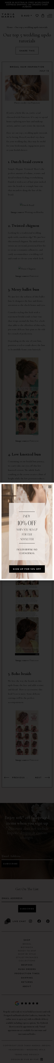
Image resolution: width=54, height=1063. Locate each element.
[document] (27, 531)
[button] (50, 487)
